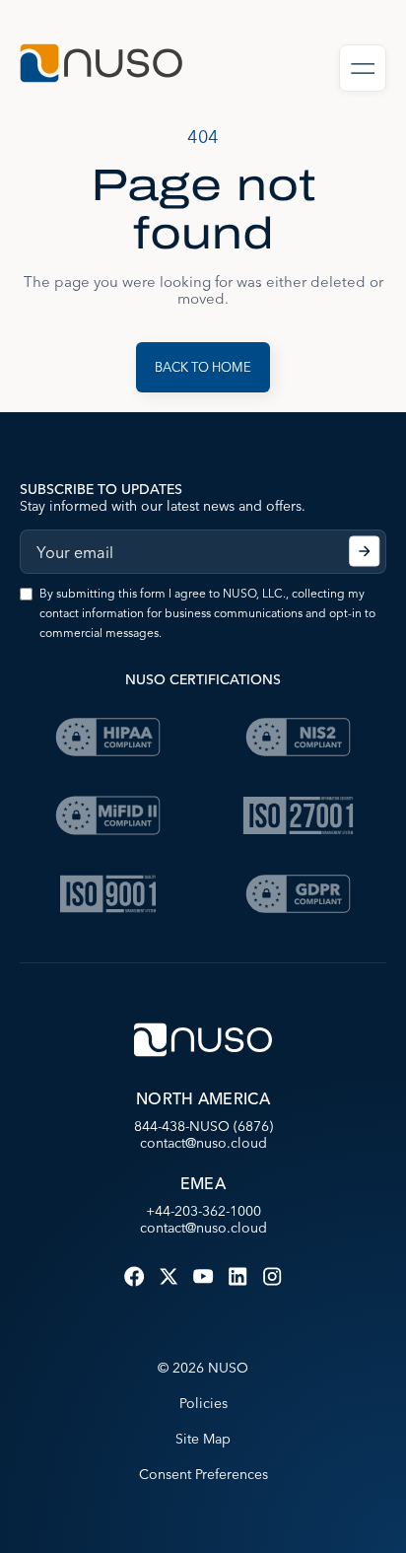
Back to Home (203, 367)
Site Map (203, 1438)
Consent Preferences (203, 1474)
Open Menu (362, 68)
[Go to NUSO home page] (101, 65)
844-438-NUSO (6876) (203, 1126)
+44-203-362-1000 (203, 1211)
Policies (203, 1403)
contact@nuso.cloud (203, 1143)
